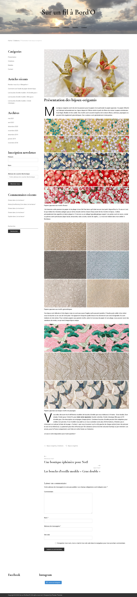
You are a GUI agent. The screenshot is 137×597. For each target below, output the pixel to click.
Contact (84, 27)
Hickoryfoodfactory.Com (15, 204)
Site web (47, 535)
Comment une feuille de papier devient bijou (22, 88)
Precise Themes (57, 595)
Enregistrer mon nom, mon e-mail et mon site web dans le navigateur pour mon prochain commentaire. (91, 543)
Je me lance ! (20, 200)
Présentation (54, 27)
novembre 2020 (13, 130)
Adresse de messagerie (52, 526)
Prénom (10, 157)
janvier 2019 (12, 139)
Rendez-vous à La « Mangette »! (18, 84)
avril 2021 (11, 122)
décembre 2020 (13, 126)
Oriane (10, 200)
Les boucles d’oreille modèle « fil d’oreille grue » (22, 92)
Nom (46, 518)
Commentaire (48, 492)
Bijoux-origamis (52, 446)
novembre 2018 (13, 143)
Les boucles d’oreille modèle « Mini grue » (21, 97)
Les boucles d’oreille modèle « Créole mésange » (19, 102)
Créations (66, 27)
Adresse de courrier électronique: (19, 174)
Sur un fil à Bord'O (68, 12)
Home (10, 40)
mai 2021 (11, 118)
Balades (75, 27)
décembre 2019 (13, 134)
